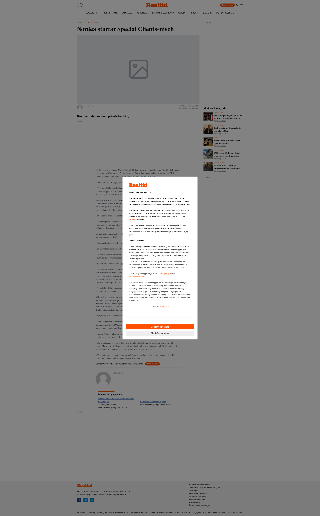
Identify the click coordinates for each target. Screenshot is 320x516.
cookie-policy (163, 273)
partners (132, 219)
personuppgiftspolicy (137, 276)
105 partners (163, 306)
